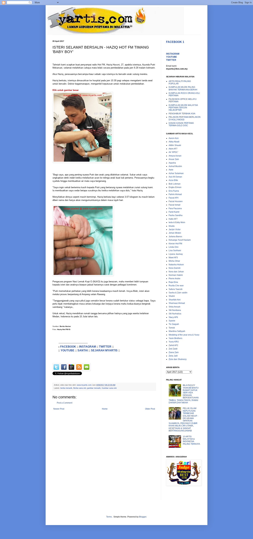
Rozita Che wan (176, 285)
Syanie (172, 321)
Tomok (172, 328)
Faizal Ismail (174, 205)
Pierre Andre (174, 278)
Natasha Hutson (176, 264)
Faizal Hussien (176, 201)
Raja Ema (173, 282)
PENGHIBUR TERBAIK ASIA (182, 113)
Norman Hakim (176, 275)
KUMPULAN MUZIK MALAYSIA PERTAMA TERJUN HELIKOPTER (183, 107)
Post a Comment (64, 403)
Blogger (142, 517)
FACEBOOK (68, 346)
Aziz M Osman (175, 177)
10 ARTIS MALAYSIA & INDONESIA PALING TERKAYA (191, 440)
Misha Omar (174, 261)
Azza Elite (173, 180)
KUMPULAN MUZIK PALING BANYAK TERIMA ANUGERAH (183, 88)
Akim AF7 (173, 149)
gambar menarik (94, 388)
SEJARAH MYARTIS (104, 350)
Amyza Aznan (175, 156)
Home (105, 409)
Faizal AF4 (173, 198)
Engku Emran (175, 187)
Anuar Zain (174, 159)
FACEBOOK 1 (175, 41)
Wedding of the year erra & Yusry (184, 335)
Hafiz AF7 (173, 219)
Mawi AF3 (173, 257)
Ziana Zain (174, 352)
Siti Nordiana (175, 310)
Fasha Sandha (175, 215)
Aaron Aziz (174, 138)
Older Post (150, 409)
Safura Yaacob (175, 289)
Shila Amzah (174, 307)
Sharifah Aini (175, 300)
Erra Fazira (174, 191)
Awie (171, 170)
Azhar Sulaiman (176, 173)
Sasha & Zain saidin (178, 292)
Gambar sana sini (109, 388)
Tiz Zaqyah (174, 324)
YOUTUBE (67, 350)
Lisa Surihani (175, 250)
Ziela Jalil (173, 356)
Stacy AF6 (173, 317)
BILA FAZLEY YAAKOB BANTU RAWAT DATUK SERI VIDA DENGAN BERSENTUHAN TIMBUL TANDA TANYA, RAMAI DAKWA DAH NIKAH (184, 394)
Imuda (172, 226)
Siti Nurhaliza (175, 313)
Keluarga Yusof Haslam (180, 240)
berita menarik (66, 388)
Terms (109, 517)
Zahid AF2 (173, 345)
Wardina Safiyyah (177, 331)
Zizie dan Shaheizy (178, 359)
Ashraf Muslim (175, 166)
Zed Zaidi (173, 349)
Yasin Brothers (175, 338)
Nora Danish (175, 268)
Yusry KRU (174, 342)
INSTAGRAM (87, 346)
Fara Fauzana (175, 208)
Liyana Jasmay (176, 254)
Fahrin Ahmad (175, 194)
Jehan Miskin (175, 233)
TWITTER (105, 346)
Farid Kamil (174, 212)
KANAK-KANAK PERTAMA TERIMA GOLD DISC (181, 124)
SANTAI (82, 350)
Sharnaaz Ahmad (177, 303)
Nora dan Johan (176, 271)
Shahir (172, 296)
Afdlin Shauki (175, 145)
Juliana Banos (175, 236)
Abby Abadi (174, 141)
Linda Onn (173, 247)
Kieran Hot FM (175, 243)
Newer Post (58, 409)
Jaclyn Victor (175, 229)
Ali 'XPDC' (173, 152)
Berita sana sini (79, 388)
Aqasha (172, 163)
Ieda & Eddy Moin (177, 222)
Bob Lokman (175, 184)
